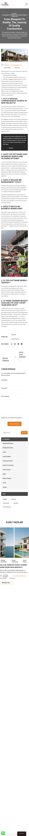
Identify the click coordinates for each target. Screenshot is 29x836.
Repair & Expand (7, 478)
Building (5, 499)
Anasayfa (14, 13)
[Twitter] (15, 344)
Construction (6, 503)
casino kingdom (7, 456)
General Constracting (8, 465)
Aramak (24, 432)
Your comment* (5, 396)
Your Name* (4, 380)
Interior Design (6, 469)
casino (4, 452)
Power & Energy (15, 339)
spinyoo (5, 487)
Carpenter (13, 334)
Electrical (16, 503)
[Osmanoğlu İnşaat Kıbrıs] (5, 4)
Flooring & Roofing (7, 461)
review (4, 482)
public (4, 474)
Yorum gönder (14, 424)
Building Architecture (8, 443)
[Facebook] (11, 344)
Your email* (4, 388)
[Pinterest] (18, 344)
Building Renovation (8, 447)
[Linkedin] (21, 344)
